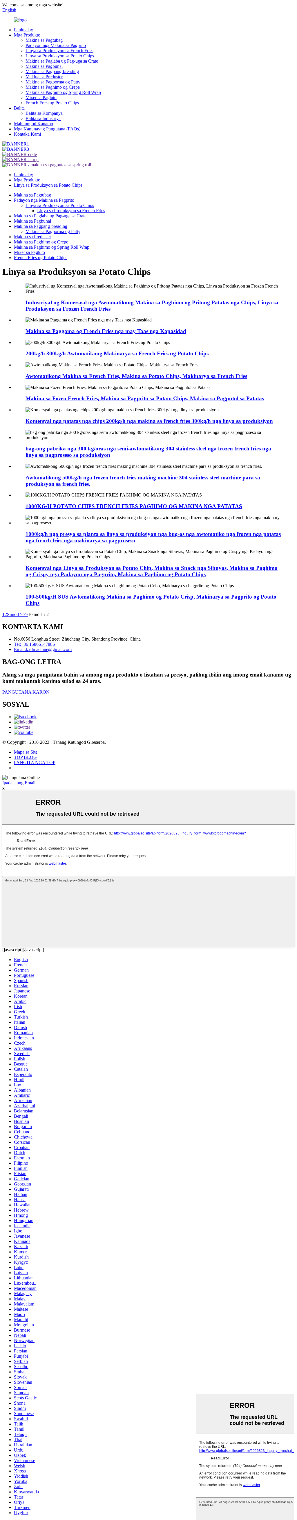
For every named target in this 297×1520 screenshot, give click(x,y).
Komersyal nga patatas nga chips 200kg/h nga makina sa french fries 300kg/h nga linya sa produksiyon (149, 421)
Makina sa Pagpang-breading (52, 71)
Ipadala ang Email (18, 782)
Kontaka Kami (27, 134)
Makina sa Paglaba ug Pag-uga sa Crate (62, 61)
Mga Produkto (27, 34)
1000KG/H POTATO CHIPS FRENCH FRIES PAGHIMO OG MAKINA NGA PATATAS (134, 506)
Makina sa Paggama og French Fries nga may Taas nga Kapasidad (106, 331)
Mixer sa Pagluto (41, 97)
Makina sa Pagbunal (44, 66)
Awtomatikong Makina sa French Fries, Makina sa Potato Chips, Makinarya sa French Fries (136, 376)
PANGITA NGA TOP (34, 762)
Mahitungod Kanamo (33, 123)
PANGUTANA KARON (26, 692)
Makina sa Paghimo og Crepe (53, 87)
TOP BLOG (25, 757)
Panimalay (23, 29)
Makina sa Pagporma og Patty (53, 81)
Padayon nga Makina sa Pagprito (56, 45)
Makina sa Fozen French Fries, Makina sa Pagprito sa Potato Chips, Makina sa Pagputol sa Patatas (145, 398)
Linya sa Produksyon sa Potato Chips (60, 55)
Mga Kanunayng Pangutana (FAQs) (47, 128)
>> (25, 614)
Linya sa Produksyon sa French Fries (59, 50)
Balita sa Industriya (43, 118)
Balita (19, 108)
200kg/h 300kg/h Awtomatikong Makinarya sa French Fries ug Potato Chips (117, 353)
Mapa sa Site (25, 752)
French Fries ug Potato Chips (52, 102)
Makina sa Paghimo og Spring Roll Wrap (63, 92)
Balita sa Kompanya (44, 113)
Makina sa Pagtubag (44, 40)
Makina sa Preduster (44, 76)
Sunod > (15, 614)
